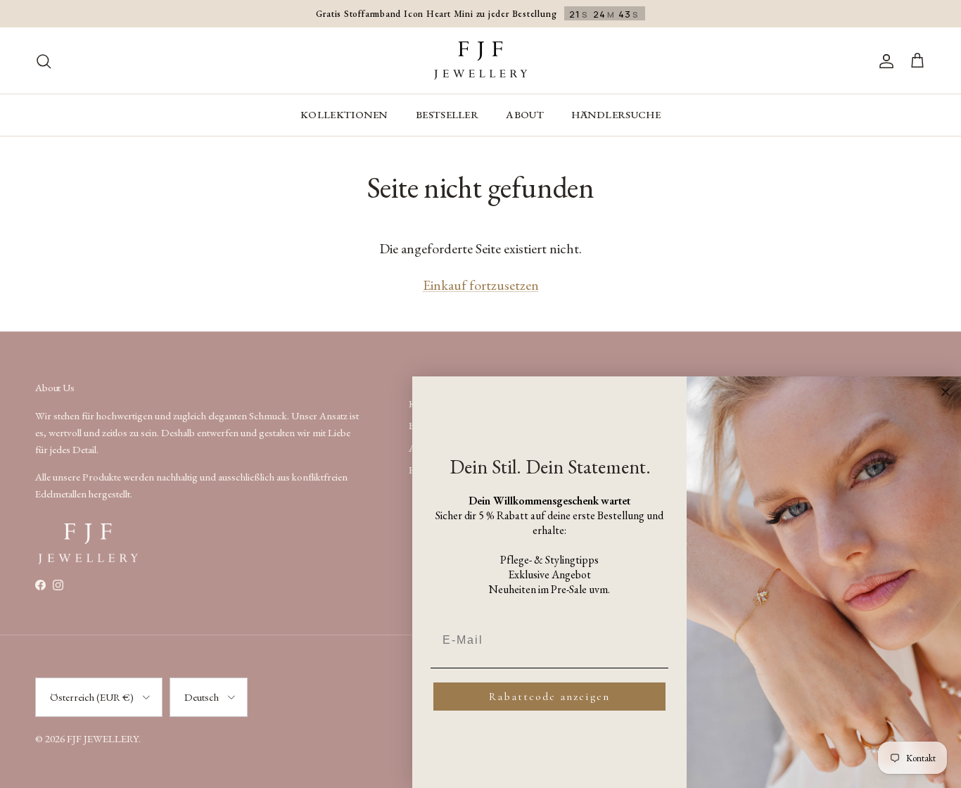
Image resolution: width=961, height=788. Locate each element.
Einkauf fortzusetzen (481, 285)
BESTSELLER (447, 114)
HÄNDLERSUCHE (616, 114)
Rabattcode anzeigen (549, 697)
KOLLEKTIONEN (344, 114)
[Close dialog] (945, 391)
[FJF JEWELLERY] (480, 61)
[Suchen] (43, 60)
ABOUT (525, 114)
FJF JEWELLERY (103, 738)
